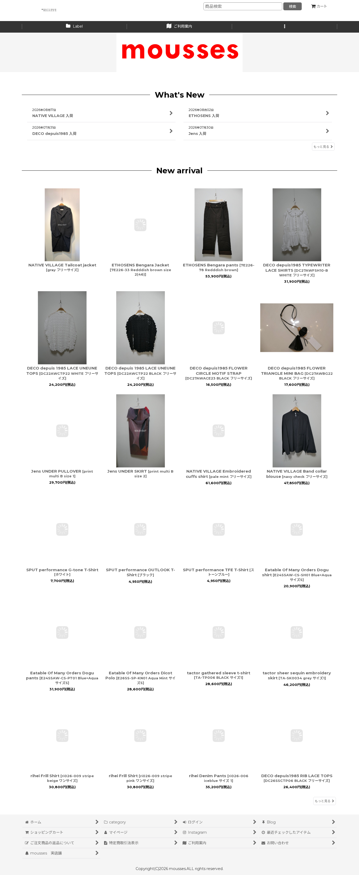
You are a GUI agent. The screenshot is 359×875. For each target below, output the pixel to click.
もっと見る (321, 147)
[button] (284, 27)
